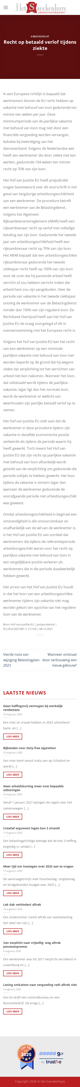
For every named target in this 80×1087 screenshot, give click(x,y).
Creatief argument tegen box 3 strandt (31, 828)
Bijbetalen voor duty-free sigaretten (29, 748)
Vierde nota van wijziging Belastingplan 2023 (21, 660)
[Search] (75, 7)
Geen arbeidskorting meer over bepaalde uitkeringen (33, 788)
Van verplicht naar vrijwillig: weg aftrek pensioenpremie (32, 944)
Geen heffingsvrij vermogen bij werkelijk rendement (33, 708)
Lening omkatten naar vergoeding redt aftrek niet (40, 985)
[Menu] (5, 7)
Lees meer (12, 736)
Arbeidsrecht (40, 36)
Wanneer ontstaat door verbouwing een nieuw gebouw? (59, 660)
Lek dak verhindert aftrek (22, 905)
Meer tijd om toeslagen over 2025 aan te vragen (38, 866)
